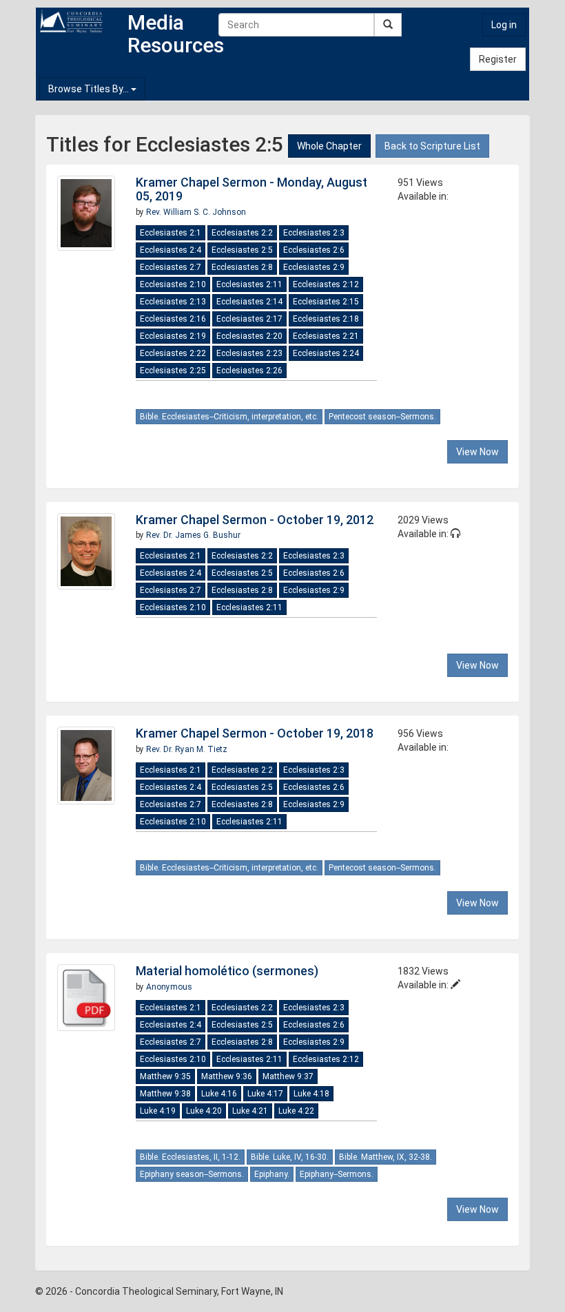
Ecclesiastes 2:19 (173, 336)
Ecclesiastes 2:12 (326, 284)
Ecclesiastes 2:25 (173, 370)
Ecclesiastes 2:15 (326, 301)
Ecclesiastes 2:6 (314, 250)
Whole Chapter (329, 146)
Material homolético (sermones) (227, 971)
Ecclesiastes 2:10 (173, 284)
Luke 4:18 (311, 1093)
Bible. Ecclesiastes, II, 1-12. (190, 1157)
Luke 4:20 (204, 1111)
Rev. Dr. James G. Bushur (193, 535)
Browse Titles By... (89, 88)
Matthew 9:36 (226, 1076)
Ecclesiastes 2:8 (242, 267)
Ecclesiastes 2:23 (249, 353)
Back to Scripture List (432, 146)
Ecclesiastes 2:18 (326, 319)
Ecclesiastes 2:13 (173, 301)
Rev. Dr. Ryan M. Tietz (186, 749)
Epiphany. (271, 1174)
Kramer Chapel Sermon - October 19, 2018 (254, 733)
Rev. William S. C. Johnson (196, 212)
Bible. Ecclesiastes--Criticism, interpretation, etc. (229, 416)
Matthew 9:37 (288, 1076)
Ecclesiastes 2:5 (242, 250)
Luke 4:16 (219, 1093)
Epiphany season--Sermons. (192, 1174)
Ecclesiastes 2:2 (242, 233)
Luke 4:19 (158, 1111)
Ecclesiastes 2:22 (173, 353)
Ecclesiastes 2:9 (314, 267)
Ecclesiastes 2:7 (170, 267)
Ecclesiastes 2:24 (326, 353)
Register (498, 59)
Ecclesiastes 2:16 (173, 319)
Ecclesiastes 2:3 (314, 233)
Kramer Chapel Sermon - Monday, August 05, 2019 (251, 189)
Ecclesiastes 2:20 (249, 336)
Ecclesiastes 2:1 (170, 233)
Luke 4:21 (250, 1111)
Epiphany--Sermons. (336, 1174)
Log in (504, 24)
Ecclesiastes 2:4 (170, 250)
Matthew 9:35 (165, 1076)
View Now (477, 451)
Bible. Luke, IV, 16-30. (290, 1157)
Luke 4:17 (265, 1093)
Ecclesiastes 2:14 (249, 301)
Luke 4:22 (296, 1111)
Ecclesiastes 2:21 (326, 336)
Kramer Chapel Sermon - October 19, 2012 (254, 519)
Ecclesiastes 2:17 (249, 319)
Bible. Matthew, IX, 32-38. (385, 1157)
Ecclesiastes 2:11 (249, 284)
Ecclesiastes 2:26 (249, 370)
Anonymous (169, 987)
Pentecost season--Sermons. (382, 416)
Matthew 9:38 (165, 1093)
